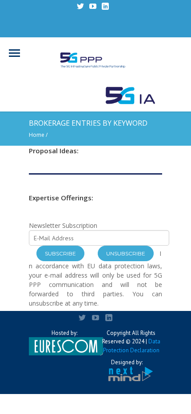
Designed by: (127, 362)
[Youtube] (92, 6)
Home (36, 135)
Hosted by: (64, 333)
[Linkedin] (105, 6)
